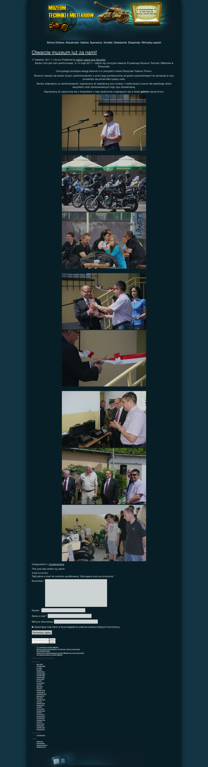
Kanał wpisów (41, 743)
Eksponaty (134, 42)
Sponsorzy (96, 42)
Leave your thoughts (94, 59)
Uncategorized (56, 564)
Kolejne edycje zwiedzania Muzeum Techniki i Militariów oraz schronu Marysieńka (60, 653)
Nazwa (36, 610)
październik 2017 (42, 694)
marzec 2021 (40, 679)
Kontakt (108, 42)
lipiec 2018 (40, 687)
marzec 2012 (40, 724)
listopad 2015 (40, 705)
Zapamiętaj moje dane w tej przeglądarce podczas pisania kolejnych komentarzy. (77, 627)
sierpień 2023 (40, 672)
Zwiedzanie (120, 42)
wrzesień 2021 (41, 675)
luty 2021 (39, 681)
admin (79, 59)
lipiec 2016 (40, 698)
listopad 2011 (40, 726)
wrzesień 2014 (41, 711)
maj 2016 (39, 701)
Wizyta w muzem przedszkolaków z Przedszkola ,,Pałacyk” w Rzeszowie (58, 649)
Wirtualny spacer (151, 42)
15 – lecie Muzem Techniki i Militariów (47, 647)
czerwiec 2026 (41, 666)
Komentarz (38, 581)
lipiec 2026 (40, 664)
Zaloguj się (40, 741)
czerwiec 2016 (41, 699)
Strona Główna (55, 42)
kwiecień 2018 (41, 690)
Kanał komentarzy (42, 745)
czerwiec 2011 (41, 727)
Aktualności (72, 42)
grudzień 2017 (41, 692)
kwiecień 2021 (41, 677)
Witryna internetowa (42, 621)
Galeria (84, 42)
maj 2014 (39, 713)
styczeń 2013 (41, 718)
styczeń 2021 (41, 683)
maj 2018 (39, 688)
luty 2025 (39, 668)
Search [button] (52, 639)
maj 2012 (39, 722)
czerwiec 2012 (41, 720)
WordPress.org (41, 747)
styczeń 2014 (41, 714)
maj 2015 (39, 707)
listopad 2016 (40, 696)
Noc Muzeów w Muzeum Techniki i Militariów (49, 655)
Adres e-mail (39, 616)
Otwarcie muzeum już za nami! (64, 52)
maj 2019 (39, 685)
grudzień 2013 (41, 716)
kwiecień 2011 (41, 729)
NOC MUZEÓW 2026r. (43, 651)
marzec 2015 (40, 709)
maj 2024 (39, 670)
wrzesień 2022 (41, 674)
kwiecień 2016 (41, 703)
